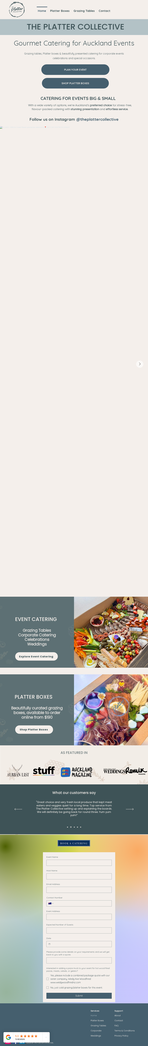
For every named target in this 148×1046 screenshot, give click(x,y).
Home (94, 1015)
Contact (118, 1020)
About (117, 1015)
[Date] (49, 944)
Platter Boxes (97, 1020)
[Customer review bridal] (74, 827)
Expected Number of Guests (59, 924)
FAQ (116, 1025)
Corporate (96, 1030)
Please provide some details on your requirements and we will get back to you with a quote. (77, 953)
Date (48, 938)
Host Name (51, 870)
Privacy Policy (121, 1035)
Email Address (53, 884)
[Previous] (18, 809)
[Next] (130, 809)
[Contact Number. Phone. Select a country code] (51, 903)
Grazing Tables (98, 1025)
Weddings (96, 1035)
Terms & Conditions (124, 1030)
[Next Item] (139, 364)
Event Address (53, 911)
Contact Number (54, 897)
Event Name (52, 857)
